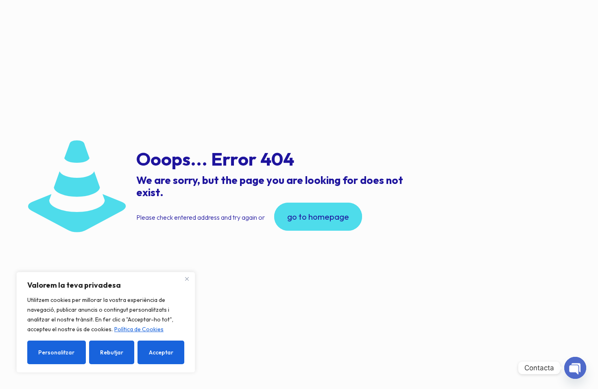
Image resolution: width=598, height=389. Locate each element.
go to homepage (318, 217)
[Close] (187, 279)
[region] (105, 322)
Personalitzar (56, 352)
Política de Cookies (139, 329)
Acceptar (161, 352)
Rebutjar (111, 352)
